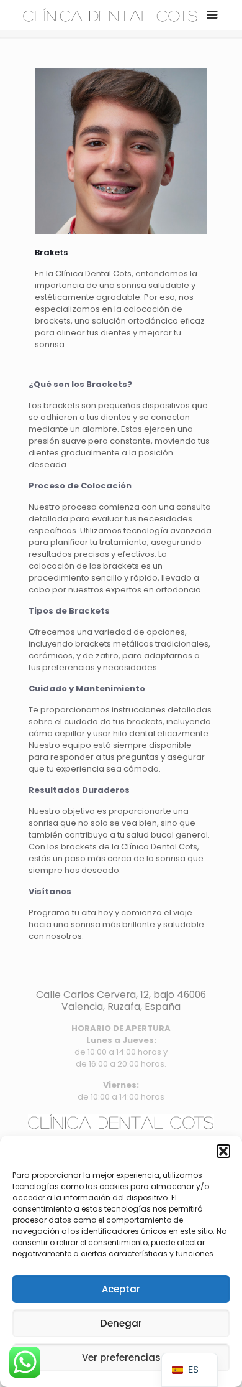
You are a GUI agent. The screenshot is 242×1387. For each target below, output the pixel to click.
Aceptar (121, 1289)
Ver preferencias (121, 1357)
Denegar (121, 1323)
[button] (223, 1151)
